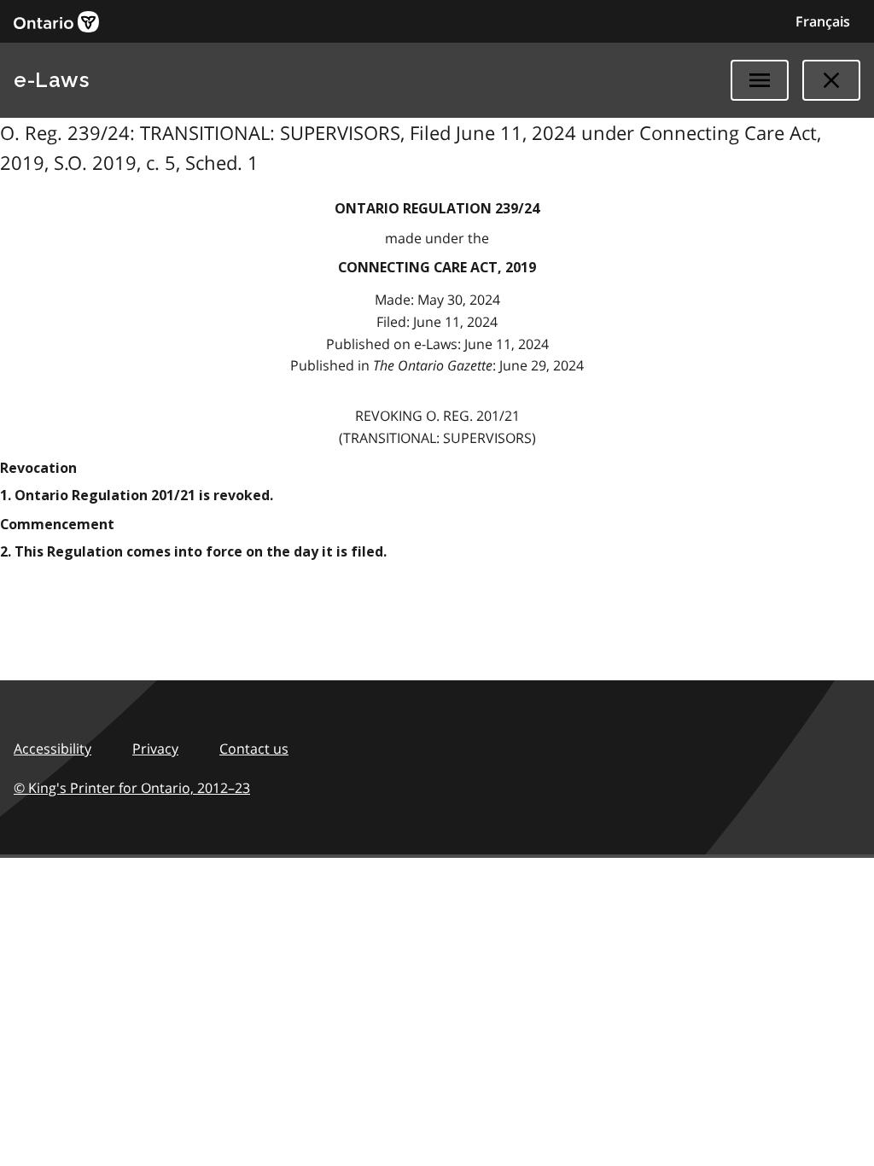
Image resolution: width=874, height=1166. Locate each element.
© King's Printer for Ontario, (132, 787)
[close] (831, 80)
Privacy (155, 748)
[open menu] (760, 80)
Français (822, 21)
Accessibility (52, 748)
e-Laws (51, 79)
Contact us (253, 748)
